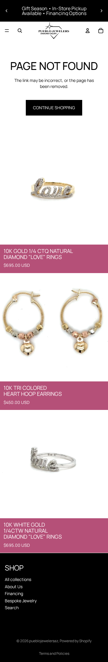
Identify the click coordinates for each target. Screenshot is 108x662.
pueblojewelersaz (43, 640)
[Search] (19, 30)
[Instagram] (54, 617)
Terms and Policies (54, 653)
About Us (13, 586)
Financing (14, 593)
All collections (18, 579)
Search (12, 607)
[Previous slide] (6, 10)
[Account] (87, 30)
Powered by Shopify (76, 640)
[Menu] (7, 31)
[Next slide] (101, 10)
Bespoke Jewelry (21, 600)
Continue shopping (54, 107)
